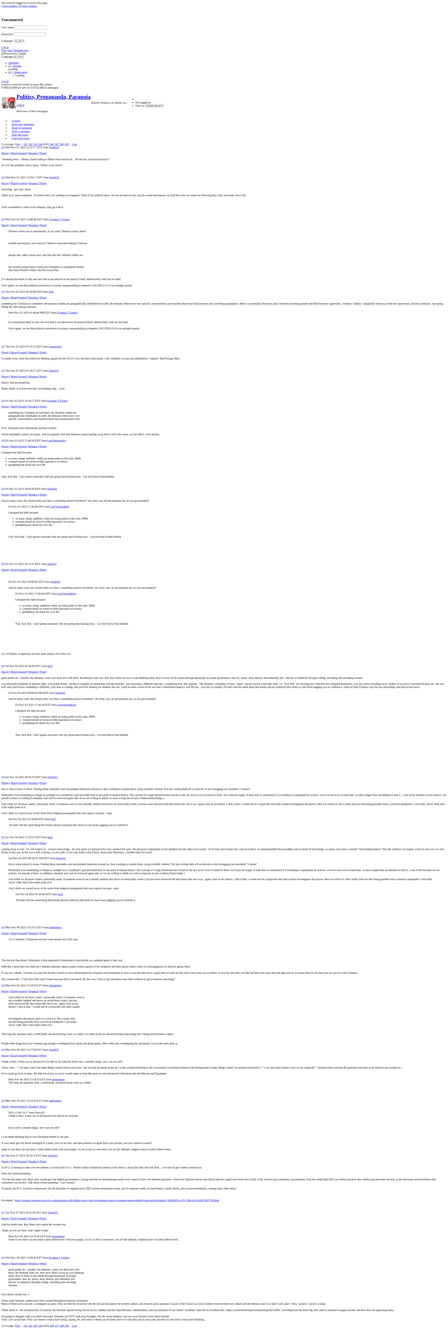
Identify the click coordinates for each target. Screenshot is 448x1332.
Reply (5, 153)
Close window (9, 6)
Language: (7, 40)
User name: (7, 27)
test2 (51, 291)
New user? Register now (15, 50)
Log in (5, 47)
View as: (140, 105)
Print (42, 153)
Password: (7, 34)
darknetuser (55, 927)
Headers (33, 153)
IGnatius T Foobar (59, 219)
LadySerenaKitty (56, 440)
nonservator (55, 346)
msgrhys (52, 563)
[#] (3, 147)
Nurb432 (54, 147)
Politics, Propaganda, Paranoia (53, 96)
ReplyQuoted (18, 153)
